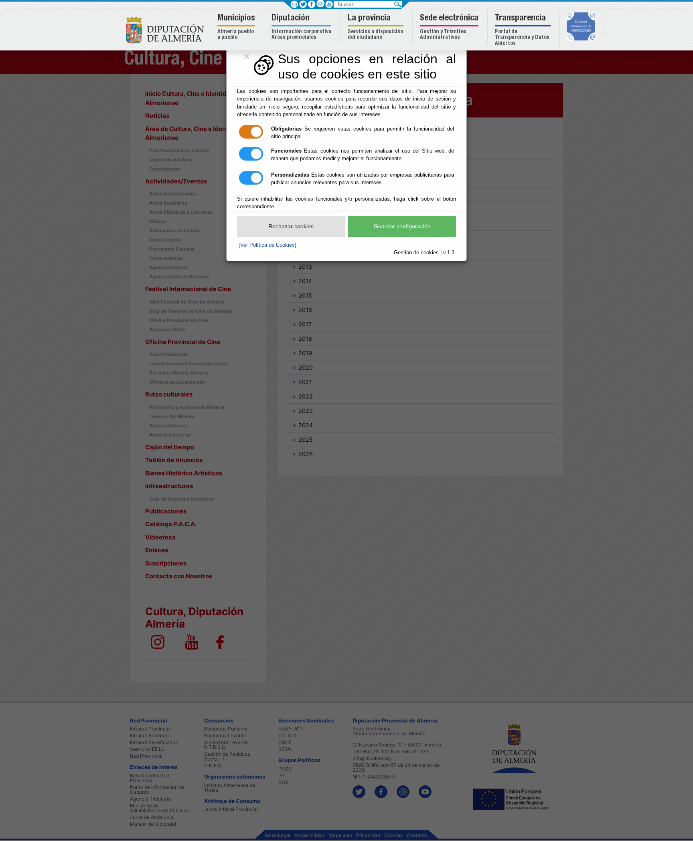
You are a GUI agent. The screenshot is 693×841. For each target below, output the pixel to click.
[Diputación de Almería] (167, 29)
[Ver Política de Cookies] (267, 245)
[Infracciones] (582, 27)
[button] (237, 27)
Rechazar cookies (291, 226)
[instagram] (320, 3)
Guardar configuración (402, 226)
